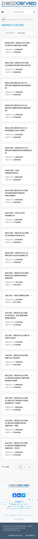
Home (3, 19)
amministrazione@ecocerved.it (20, 506)
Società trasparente (10, 515)
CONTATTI (19, 502)
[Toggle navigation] (2, 12)
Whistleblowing (19, 519)
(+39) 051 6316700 (22, 504)
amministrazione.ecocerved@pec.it (20, 508)
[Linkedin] (19, 495)
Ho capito (30, 535)
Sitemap (20, 515)
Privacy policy (29, 515)
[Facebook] (15, 495)
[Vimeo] (23, 495)
